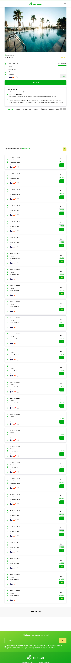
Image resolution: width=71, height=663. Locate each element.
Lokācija (10, 109)
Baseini (51, 109)
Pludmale (35, 109)
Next (63, 29)
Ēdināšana (44, 109)
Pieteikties (35, 82)
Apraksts (17, 109)
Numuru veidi (27, 109)
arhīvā (53, 648)
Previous (8, 29)
